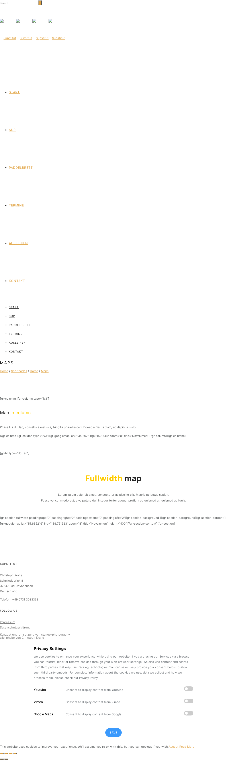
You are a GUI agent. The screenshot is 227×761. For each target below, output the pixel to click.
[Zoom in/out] (15, 753)
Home (4, 371)
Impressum (7, 622)
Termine (16, 205)
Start (14, 92)
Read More (186, 746)
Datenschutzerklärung (15, 627)
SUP (12, 130)
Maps (45, 371)
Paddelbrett (21, 167)
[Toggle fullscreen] (10, 753)
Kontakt (17, 281)
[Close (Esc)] (2, 753)
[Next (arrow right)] (6, 759)
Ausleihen (18, 243)
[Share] (6, 753)
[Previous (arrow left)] (2, 759)
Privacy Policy (88, 678)
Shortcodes (19, 371)
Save (113, 732)
